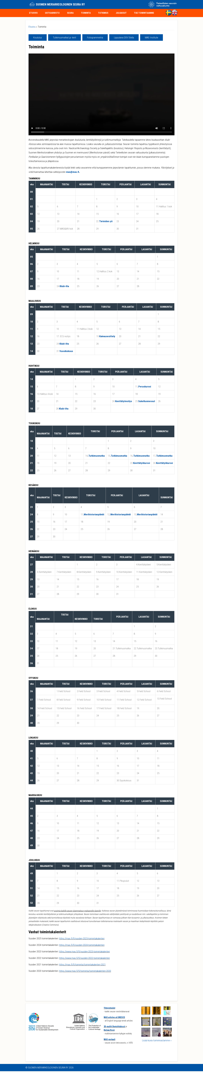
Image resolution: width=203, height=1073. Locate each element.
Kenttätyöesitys (123, 401)
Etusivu (33, 13)
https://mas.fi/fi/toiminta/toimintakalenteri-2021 (82, 964)
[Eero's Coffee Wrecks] (145, 1024)
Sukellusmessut (146, 401)
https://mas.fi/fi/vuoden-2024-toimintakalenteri (81, 944)
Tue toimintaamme (144, 13)
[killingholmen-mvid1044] (145, 1014)
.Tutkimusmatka (96, 455)
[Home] (32, 4)
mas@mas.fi (72, 171)
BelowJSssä (109, 1030)
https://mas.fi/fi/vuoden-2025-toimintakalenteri (81, 938)
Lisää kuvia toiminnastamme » (156, 1040)
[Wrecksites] (167, 1014)
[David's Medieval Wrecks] (167, 1024)
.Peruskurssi (144, 386)
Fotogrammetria (95, 37)
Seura (70, 13)
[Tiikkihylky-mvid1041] (156, 1014)
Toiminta (86, 13)
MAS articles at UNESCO (114, 1017)
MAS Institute (151, 37)
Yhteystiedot (109, 1008)
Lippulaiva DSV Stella (124, 37)
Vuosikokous (66, 351)
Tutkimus (103, 13)
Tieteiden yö (105, 221)
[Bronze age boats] (156, 1035)
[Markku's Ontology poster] (156, 1024)
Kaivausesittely (107, 336)
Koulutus (37, 37)
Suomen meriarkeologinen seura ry (60, 4)
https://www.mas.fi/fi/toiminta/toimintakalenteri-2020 (85, 970)
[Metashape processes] (145, 1035)
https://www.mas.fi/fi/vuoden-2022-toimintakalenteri (84, 958)
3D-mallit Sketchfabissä (114, 1026)
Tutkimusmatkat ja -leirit (64, 37)
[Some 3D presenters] (167, 1035)
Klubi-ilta (64, 286)
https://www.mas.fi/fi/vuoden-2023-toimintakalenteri (84, 951)
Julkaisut (121, 13)
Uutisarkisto (52, 13)
